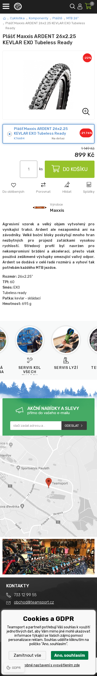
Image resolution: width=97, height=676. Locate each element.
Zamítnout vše (27, 655)
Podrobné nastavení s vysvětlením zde (48, 665)
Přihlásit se (80, 5)
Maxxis (57, 210)
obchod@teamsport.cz (34, 602)
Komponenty (38, 18)
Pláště (57, 18)
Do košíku (75, 169)
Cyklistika (17, 18)
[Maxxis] (40, 213)
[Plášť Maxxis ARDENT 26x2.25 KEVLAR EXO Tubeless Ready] (48, 85)
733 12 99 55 (25, 594)
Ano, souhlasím (69, 655)
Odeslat (72, 425)
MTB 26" (72, 18)
